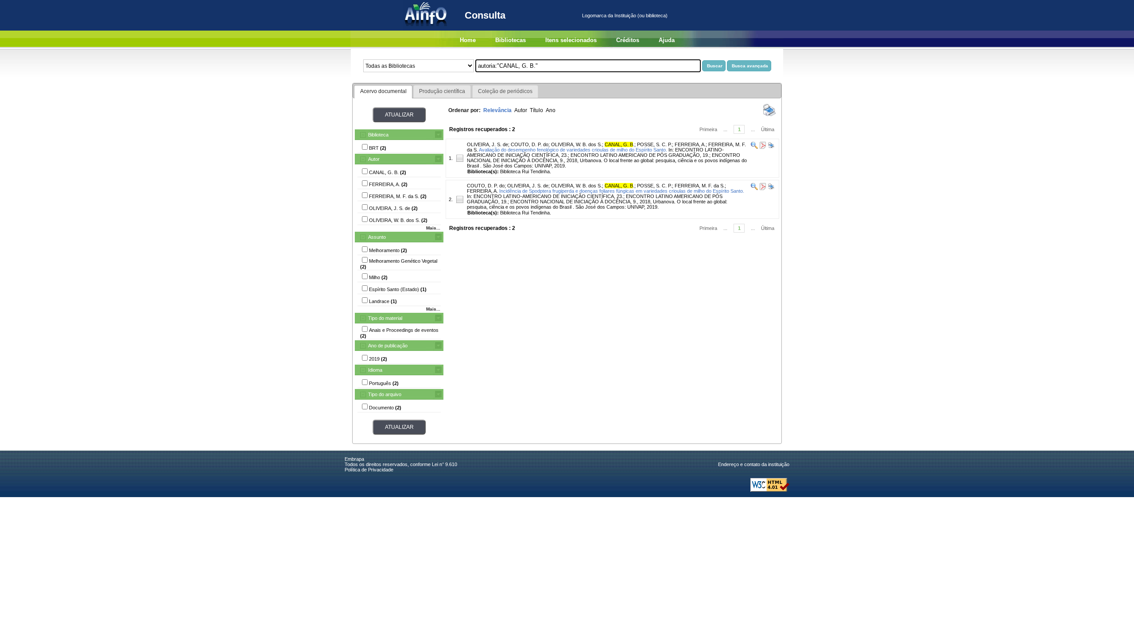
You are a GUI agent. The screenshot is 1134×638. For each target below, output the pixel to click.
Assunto (377, 237)
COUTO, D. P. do (529, 144)
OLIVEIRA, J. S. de (487, 144)
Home (468, 40)
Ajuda (667, 40)
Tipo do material (385, 318)
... (725, 129)
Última (767, 129)
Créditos (627, 40)
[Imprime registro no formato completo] (770, 147)
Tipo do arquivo (384, 394)
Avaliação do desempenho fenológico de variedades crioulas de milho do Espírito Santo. (573, 149)
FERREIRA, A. (690, 144)
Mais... (433, 228)
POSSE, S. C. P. (654, 144)
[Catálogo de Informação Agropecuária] (426, 28)
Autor (374, 159)
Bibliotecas (510, 40)
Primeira (708, 129)
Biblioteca (378, 134)
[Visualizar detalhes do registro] (754, 147)
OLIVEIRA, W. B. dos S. (576, 144)
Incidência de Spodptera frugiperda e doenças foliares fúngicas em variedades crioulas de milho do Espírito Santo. (621, 191)
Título (536, 110)
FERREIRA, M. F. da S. (700, 185)
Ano (550, 110)
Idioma (375, 370)
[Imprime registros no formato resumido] (769, 116)
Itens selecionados (571, 40)
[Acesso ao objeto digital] (762, 147)
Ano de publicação (388, 345)
